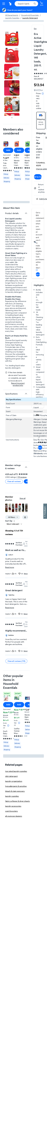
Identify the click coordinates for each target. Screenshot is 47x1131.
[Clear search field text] (31, 3)
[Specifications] (26, 394)
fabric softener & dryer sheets (17, 801)
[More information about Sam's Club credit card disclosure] (37, 270)
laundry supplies (12, 796)
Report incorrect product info (18, 384)
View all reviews (14, 481)
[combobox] (26, 3)
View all (22, 498)
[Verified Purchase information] (24, 544)
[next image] (12, 118)
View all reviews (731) (16, 661)
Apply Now (38, 274)
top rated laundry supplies (16, 771)
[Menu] (4, 4)
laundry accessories (13, 806)
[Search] (35, 4)
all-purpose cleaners (13, 816)
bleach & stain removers (15, 791)
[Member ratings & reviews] (26, 466)
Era (35, 28)
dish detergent (11, 776)
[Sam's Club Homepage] (10, 4)
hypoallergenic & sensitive (16, 786)
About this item (11, 208)
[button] (6, 508)
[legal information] (43, 93)
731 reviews (22, 477)
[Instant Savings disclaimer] (8, 725)
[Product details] (26, 213)
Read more (9, 567)
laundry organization (13, 781)
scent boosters (11, 811)
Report (26, 573)
